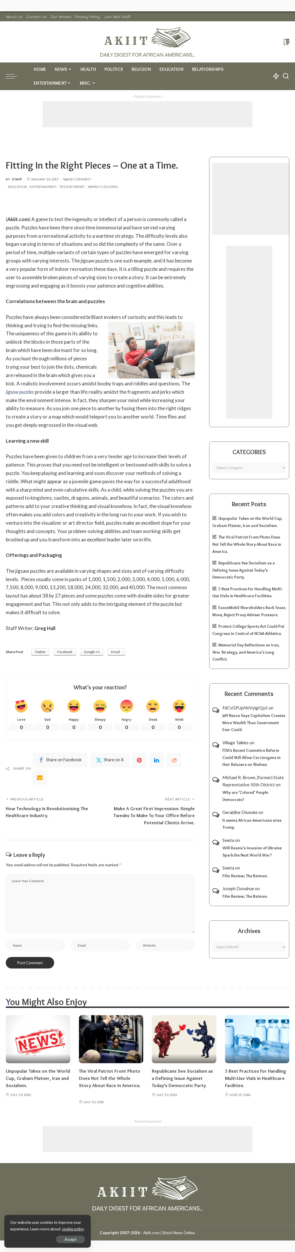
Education (17, 187)
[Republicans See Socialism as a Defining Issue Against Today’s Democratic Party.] (184, 1039)
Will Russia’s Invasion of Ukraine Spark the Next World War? (252, 851)
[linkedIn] (157, 760)
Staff (17, 179)
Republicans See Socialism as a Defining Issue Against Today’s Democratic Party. (243, 570)
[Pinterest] (139, 760)
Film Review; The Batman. (245, 875)
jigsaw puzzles (20, 392)
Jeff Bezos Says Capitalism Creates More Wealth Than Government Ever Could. (253, 722)
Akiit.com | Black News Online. (169, 1232)
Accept (70, 1239)
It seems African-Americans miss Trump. (251, 824)
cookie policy (73, 1229)
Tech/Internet (72, 187)
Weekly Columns (103, 187)
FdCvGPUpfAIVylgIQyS (245, 707)
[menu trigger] (14, 76)
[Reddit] (174, 760)
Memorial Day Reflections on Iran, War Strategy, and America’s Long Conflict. (245, 652)
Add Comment (78, 179)
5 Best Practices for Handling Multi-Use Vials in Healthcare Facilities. (255, 1078)
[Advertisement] (147, 114)
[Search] (285, 76)
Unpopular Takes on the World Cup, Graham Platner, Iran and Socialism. (38, 1078)
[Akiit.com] (147, 42)
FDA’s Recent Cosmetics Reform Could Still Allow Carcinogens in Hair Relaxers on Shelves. (251, 757)
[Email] (40, 777)
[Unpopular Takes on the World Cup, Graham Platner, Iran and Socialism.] (38, 1039)
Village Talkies (235, 742)
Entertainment (43, 187)
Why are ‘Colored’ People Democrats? (245, 796)
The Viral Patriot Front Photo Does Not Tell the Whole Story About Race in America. (246, 544)
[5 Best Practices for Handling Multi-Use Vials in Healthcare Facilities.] (257, 1039)
